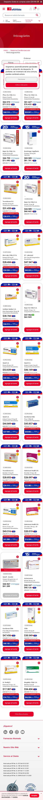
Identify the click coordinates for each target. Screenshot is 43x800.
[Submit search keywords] (37, 15)
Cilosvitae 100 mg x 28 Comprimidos (30, 527)
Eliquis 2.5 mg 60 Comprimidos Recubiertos (32, 98)
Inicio (6, 50)
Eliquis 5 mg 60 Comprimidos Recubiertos (10, 98)
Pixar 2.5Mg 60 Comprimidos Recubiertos (32, 419)
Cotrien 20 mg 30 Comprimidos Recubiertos (32, 631)
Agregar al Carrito (11, 118)
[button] (30, 8)
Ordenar (27, 58)
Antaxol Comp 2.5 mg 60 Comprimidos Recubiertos (10, 419)
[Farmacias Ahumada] (14, 9)
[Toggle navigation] (4, 9)
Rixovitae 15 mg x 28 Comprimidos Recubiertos (32, 473)
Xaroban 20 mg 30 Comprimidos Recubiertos (10, 204)
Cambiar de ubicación (28, 21)
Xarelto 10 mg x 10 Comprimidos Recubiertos (32, 311)
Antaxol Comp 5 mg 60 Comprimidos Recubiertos (32, 366)
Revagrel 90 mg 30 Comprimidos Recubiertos (10, 258)
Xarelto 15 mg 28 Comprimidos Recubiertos (32, 205)
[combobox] (21, 15)
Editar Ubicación (21, 85)
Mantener (21, 79)
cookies (15, 797)
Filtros (10, 63)
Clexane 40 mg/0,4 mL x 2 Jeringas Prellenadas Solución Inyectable (10, 581)
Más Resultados (21, 714)
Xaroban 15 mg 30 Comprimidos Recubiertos (10, 473)
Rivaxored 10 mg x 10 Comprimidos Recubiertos (10, 685)
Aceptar (34, 795)
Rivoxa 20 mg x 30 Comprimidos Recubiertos (10, 366)
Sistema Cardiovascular (20, 50)
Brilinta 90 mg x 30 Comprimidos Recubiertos (32, 581)
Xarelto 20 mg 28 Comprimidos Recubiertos (10, 154)
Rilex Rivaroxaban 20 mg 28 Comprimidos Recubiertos (11, 312)
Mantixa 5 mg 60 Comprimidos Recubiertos (32, 685)
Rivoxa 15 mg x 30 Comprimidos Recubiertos (10, 527)
